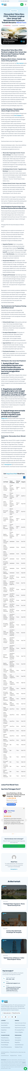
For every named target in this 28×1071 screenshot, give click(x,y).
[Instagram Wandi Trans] (5, 1017)
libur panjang (17, 115)
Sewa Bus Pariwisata (5, 1027)
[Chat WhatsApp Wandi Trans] (25, 1068)
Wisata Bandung (4, 1037)
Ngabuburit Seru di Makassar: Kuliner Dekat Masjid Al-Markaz (14, 958)
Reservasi (3, 1032)
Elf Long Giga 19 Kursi (19, 1030)
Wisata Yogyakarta (5, 1040)
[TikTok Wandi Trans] (9, 1017)
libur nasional (20, 63)
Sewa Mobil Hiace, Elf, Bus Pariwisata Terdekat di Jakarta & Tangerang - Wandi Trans (16, 794)
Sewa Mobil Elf (4, 1025)
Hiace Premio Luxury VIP (20, 1027)
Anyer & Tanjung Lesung (6, 1047)
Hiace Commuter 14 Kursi (20, 1023)
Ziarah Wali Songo (5, 1042)
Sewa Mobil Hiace (5, 1023)
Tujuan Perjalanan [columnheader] (12, 482)
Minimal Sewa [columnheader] (18, 482)
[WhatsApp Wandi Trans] (15, 1017)
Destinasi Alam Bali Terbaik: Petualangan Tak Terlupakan (14, 931)
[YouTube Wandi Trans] (12, 1017)
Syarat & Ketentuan (19, 1044)
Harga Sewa (3, 1030)
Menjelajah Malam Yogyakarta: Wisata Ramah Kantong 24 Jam (14, 904)
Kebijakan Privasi (18, 1047)
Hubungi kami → (14, 869)
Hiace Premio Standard (20, 1025)
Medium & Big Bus (19, 1032)
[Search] (24, 477)
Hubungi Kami (18, 1040)
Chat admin (15, 846)
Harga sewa (4, 418)
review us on (10, 804)
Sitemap (19, 1055)
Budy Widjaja (11, 810)
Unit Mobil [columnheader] (5, 481)
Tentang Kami (18, 1037)
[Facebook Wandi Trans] (2, 1017)
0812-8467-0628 (5, 1)
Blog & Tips (17, 1042)
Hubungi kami (7, 464)
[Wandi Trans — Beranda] (4, 4)
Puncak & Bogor (4, 1044)
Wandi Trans (21, 22)
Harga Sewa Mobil (11, 473)
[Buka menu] (25, 4)
